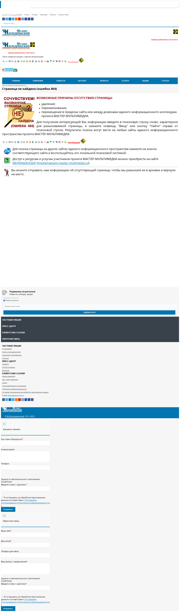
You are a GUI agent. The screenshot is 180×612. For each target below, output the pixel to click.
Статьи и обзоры (8, 367)
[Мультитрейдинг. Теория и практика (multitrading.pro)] (3, 62)
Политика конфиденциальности (14, 389)
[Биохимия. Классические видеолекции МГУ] (15, 62)
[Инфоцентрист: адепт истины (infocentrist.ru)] (38, 62)
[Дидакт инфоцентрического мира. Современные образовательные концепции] (30, 62)
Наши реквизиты (8, 376)
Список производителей (11, 352)
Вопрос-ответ (64, 15)
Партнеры (44, 15)
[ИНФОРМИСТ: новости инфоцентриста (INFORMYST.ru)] (9, 62)
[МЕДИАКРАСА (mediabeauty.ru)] (44, 62)
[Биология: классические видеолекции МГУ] (21, 62)
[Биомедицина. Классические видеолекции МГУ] (24, 62)
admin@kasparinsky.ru (15, 395)
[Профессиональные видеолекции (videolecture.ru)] (33, 62)
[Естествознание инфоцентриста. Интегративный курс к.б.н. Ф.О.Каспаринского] (6, 62)
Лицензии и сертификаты (12, 355)
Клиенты (53, 15)
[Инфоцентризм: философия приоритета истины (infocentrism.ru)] (36, 62)
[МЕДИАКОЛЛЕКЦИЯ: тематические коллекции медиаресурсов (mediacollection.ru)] (41, 62)
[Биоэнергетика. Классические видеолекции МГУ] (18, 62)
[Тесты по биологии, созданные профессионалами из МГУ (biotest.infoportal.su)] (65, 62)
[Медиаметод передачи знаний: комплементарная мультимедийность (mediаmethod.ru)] (59, 62)
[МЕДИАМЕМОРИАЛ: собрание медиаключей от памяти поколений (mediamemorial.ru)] (62, 62)
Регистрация (12, 15)
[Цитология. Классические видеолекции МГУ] (27, 62)
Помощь (5, 358)
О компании (7, 349)
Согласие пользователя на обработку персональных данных (25, 392)
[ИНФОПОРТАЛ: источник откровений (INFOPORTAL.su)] (12, 62)
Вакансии (5, 370)
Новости (60, 81)
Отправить (8, 509)
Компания (38, 81)
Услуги (125, 81)
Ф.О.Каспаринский (15, 416)
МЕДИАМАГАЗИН (24, 163)
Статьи (26, 15)
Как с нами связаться (10, 379)
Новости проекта (11, 300)
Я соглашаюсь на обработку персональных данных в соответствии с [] (25, 501)
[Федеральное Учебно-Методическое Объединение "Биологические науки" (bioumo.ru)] (50, 62)
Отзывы (35, 15)
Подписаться (89, 312)
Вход (4, 15)
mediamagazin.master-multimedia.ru (63, 163)
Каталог (82, 81)
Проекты (104, 81)
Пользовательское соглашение (14, 386)
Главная (16, 81)
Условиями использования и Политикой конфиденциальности (25, 501)
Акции (19, 15)
